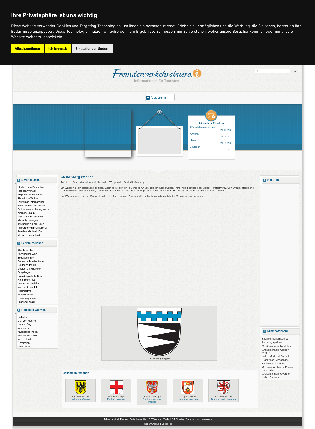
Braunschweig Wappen (223, 399)
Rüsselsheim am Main (202, 127)
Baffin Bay (23, 317)
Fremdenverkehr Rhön (30, 276)
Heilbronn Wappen (81, 399)
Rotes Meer (24, 346)
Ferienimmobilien (138, 419)
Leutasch (195, 146)
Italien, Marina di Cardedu (276, 356)
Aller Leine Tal (25, 250)
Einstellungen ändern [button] (93, 48)
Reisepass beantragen (30, 216)
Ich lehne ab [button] (57, 48)
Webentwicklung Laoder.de (158, 424)
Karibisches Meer (27, 335)
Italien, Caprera (270, 377)
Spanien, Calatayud (273, 363)
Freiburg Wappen (116, 399)
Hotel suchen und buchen (32, 205)
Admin (107, 419)
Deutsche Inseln (27, 265)
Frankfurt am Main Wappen (152, 400)
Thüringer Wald (26, 301)
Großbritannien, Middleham (277, 346)
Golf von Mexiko (27, 320)
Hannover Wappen (188, 399)
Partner (124, 419)
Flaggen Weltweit (27, 190)
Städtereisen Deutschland (32, 187)
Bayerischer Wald (27, 254)
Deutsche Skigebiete (29, 268)
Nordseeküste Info (28, 287)
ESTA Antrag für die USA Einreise (166, 419)
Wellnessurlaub (26, 213)
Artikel (115, 419)
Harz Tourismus (27, 279)
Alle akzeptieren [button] (27, 48)
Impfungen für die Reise (31, 224)
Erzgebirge (24, 272)
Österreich (24, 342)
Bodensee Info (26, 257)
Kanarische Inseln (28, 331)
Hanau (193, 140)
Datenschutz (192, 419)
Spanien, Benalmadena (275, 338)
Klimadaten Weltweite (29, 198)
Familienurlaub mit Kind (30, 231)
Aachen (194, 133)
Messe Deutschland (29, 235)
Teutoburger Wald (27, 298)
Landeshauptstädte (28, 283)
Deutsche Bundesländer (31, 261)
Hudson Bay (24, 324)
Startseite (158, 97)
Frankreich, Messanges (275, 359)
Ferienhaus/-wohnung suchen (34, 209)
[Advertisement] (159, 141)
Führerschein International (32, 227)
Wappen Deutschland (30, 194)
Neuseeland (24, 339)
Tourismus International (31, 201)
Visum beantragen (28, 220)
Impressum (206, 419)
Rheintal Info (24, 290)
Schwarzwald (25, 294)
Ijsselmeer (23, 328)
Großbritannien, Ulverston (276, 373)
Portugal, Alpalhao (272, 342)
